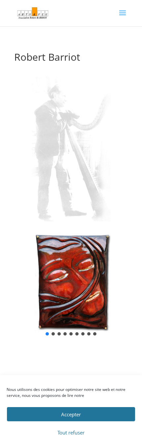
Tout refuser (71, 432)
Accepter (71, 414)
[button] (47, 334)
